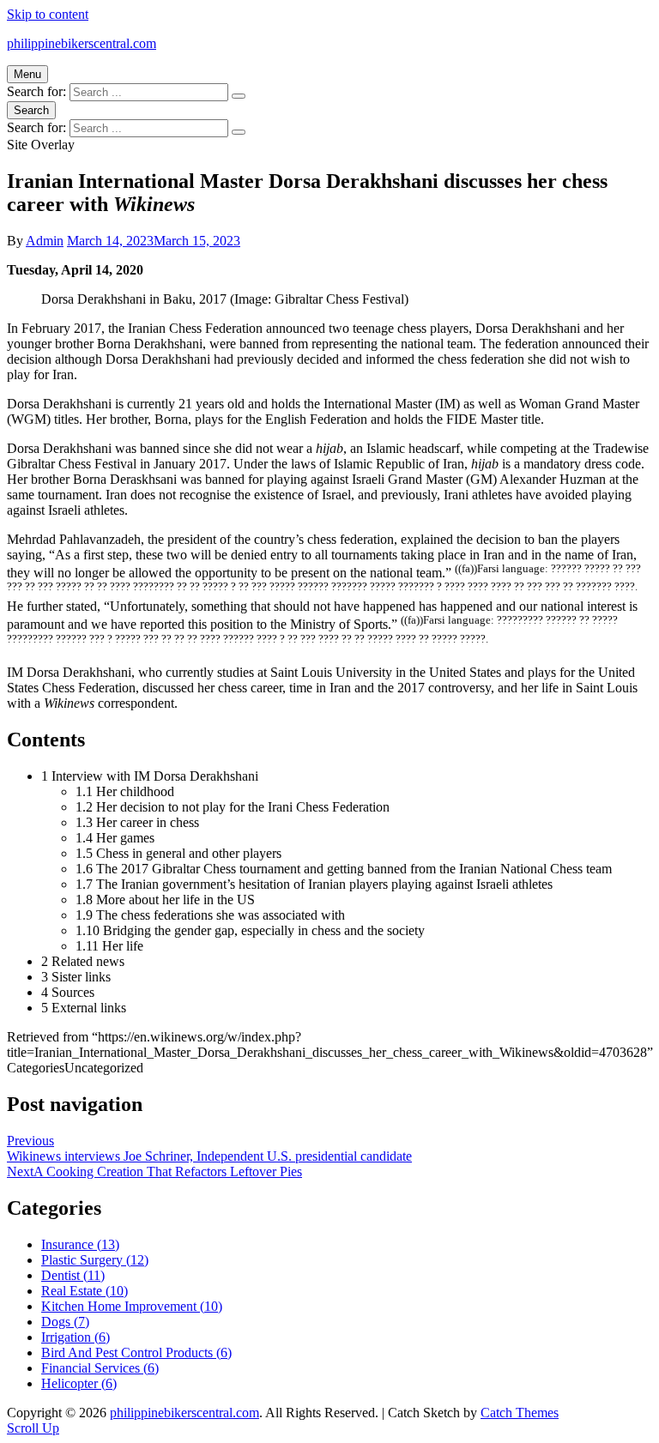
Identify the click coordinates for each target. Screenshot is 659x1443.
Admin (44, 240)
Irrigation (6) (75, 1337)
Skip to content (47, 14)
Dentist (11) (73, 1275)
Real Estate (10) (84, 1290)
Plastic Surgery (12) (94, 1260)
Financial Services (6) (100, 1368)
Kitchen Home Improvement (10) (131, 1306)
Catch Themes (520, 1412)
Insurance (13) (80, 1244)
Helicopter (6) (79, 1383)
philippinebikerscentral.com (81, 43)
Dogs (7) (65, 1321)
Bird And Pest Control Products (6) (136, 1352)
